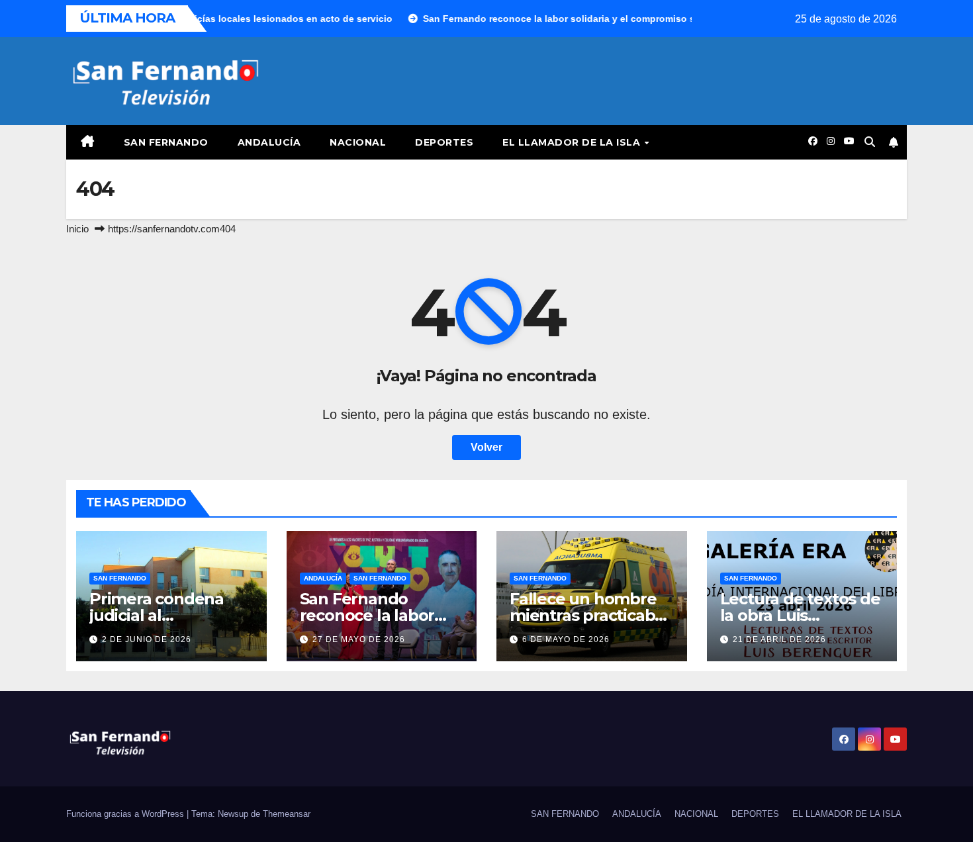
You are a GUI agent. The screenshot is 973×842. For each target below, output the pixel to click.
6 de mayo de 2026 (566, 639)
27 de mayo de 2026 (358, 639)
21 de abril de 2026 (779, 639)
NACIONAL (358, 142)
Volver (486, 447)
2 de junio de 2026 (146, 639)
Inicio (77, 228)
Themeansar (286, 814)
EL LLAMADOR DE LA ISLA (572, 142)
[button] (869, 142)
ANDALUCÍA (269, 142)
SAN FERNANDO (166, 142)
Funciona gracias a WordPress (126, 814)
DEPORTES (444, 142)
